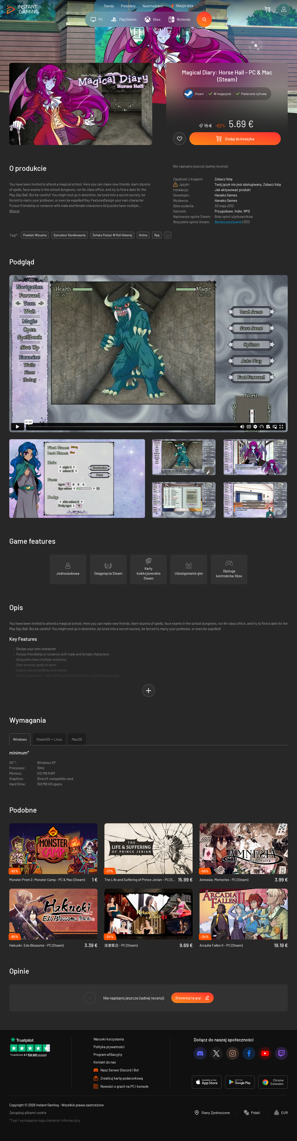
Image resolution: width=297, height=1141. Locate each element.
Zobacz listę (223, 179)
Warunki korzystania (109, 1039)
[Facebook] (248, 1053)
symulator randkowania (70, 235)
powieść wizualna (35, 235)
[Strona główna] (22, 9)
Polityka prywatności (109, 1047)
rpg (156, 235)
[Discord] (200, 1053)
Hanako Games (226, 195)
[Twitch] (281, 1053)
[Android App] (240, 1082)
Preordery (128, 6)
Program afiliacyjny (108, 1054)
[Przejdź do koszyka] (267, 9)
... (167, 235)
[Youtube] (265, 1053)
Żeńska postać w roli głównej (112, 235)
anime (143, 235)
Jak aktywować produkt (233, 190)
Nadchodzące (152, 6)
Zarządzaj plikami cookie (27, 1113)
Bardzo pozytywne (228, 222)
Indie (238, 211)
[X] (216, 1053)
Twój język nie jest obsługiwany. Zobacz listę (248, 184)
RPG (247, 211)
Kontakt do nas (105, 1062)
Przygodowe (224, 211)
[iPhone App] (207, 1082)
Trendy (109, 6)
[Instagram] (232, 1053)
